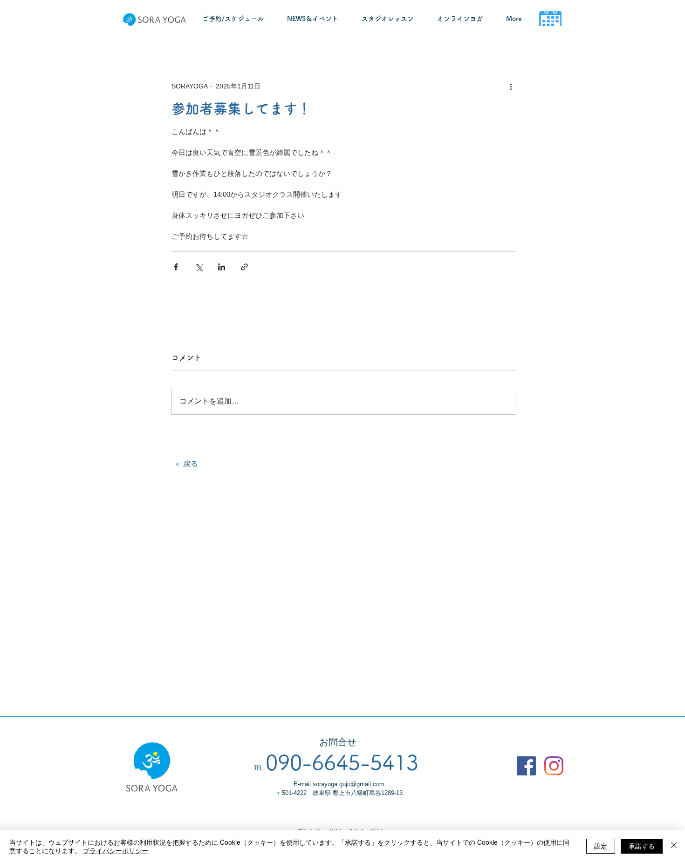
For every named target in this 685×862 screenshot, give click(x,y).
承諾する (642, 845)
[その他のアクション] (510, 86)
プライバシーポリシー (115, 850)
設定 (600, 845)
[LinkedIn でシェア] (221, 267)
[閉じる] (673, 846)
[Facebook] (526, 765)
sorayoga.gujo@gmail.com (348, 784)
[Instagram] (553, 765)
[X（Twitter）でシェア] (198, 267)
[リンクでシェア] (244, 267)
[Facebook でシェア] (175, 267)
